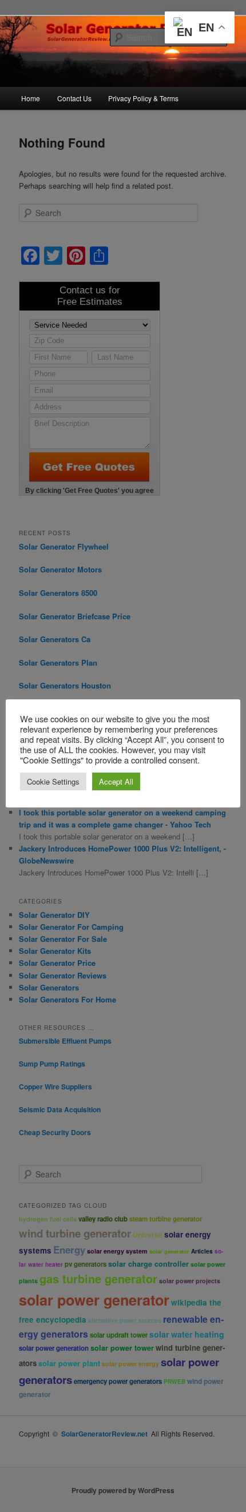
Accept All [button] (116, 781)
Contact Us (74, 98)
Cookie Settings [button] (53, 781)
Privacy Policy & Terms (143, 98)
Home (30, 98)
